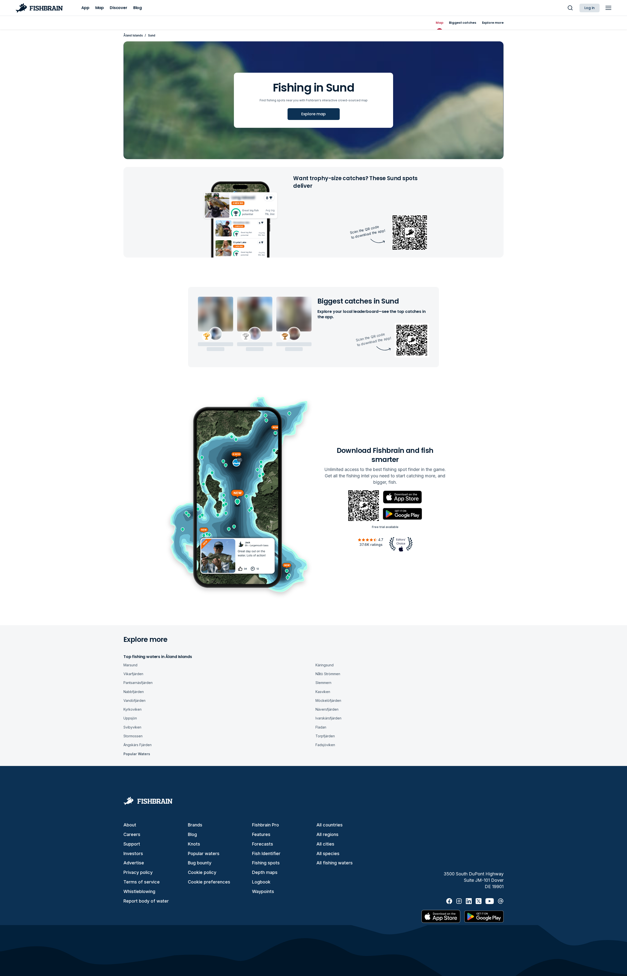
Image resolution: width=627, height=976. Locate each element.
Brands (195, 824)
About (129, 824)
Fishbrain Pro (265, 824)
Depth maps (264, 872)
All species (327, 853)
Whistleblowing (139, 891)
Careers (131, 834)
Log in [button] (589, 7)
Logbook (261, 881)
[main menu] (608, 8)
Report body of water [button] (146, 901)
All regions (327, 834)
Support (131, 844)
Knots (194, 844)
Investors (133, 853)
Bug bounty (199, 862)
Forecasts (262, 844)
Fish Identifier (266, 853)
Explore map (313, 114)
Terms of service (141, 881)
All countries (329, 824)
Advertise (133, 862)
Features (261, 834)
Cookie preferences (209, 881)
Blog (192, 834)
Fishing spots (266, 862)
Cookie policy (202, 872)
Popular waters (203, 853)
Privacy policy (138, 872)
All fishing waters (334, 862)
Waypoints (263, 891)
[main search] (570, 7)
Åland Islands (133, 35)
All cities (325, 844)
